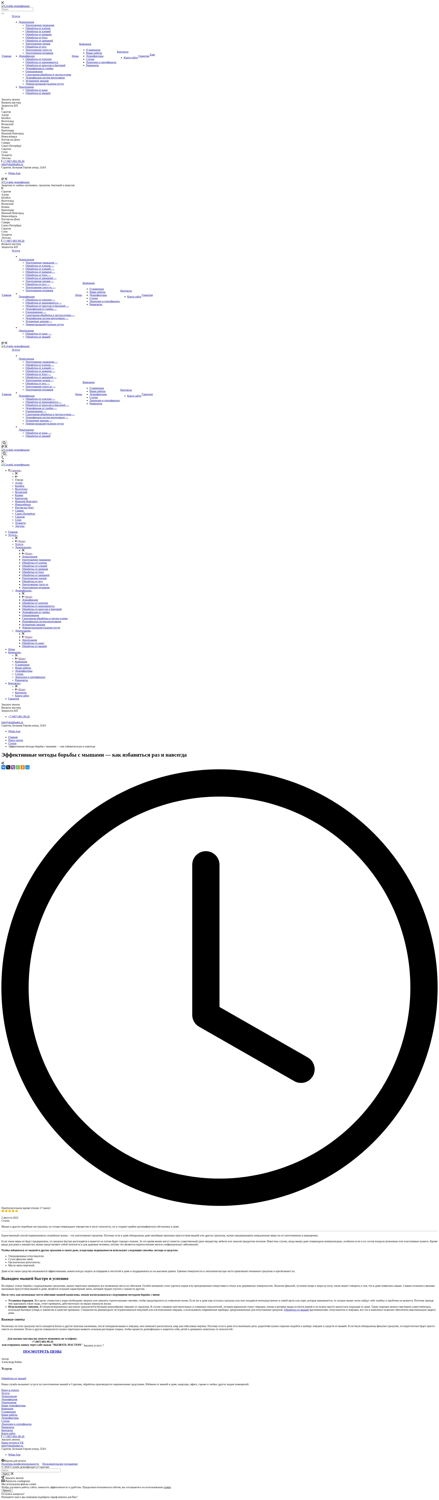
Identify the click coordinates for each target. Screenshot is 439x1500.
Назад (21, 541)
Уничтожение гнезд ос (39, 49)
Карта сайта (131, 57)
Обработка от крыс (37, 90)
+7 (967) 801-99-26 (13, 161)
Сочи (18, 519)
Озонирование (34, 71)
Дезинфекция (26, 56)
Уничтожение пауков (38, 43)
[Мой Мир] (27, 767)
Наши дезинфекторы (13, 1405)
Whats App (14, 173)
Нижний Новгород (26, 501)
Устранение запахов (37, 80)
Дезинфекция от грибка (39, 68)
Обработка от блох (37, 37)
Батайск (19, 485)
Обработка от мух (36, 46)
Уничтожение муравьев (39, 52)
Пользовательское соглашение (60, 1463)
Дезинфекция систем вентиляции (45, 77)
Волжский (21, 492)
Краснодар (21, 498)
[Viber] (13, 767)
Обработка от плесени (39, 59)
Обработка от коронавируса (42, 62)
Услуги (16, 16)
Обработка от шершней (39, 40)
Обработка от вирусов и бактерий (45, 65)
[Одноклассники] (23, 767)
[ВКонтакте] (3, 767)
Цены (75, 56)
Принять (7, 1490)
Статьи (90, 59)
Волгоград (21, 489)
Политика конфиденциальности (20, 1463)
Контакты (122, 51)
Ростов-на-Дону (24, 507)
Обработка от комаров (39, 34)
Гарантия (143, 56)
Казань (19, 495)
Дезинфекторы (94, 56)
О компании (93, 49)
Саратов (20, 516)
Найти (6, 1474)
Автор (5, 1358)
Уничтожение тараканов (40, 25)
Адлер (18, 482)
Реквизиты (92, 65)
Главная (6, 56)
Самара (19, 510)
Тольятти (20, 523)
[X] (8, 767)
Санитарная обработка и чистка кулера (48, 74)
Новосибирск (23, 504)
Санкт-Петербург (25, 513)
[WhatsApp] (18, 767)
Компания (85, 44)
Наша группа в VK (12, 1442)
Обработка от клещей (38, 31)
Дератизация (26, 86)
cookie (167, 1487)
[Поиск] (2, 13)
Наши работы (94, 52)
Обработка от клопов (38, 28)
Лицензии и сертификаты (101, 62)
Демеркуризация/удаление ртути (45, 83)
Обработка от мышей (38, 93)
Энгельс (20, 526)
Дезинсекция (26, 22)
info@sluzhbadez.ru (12, 722)
